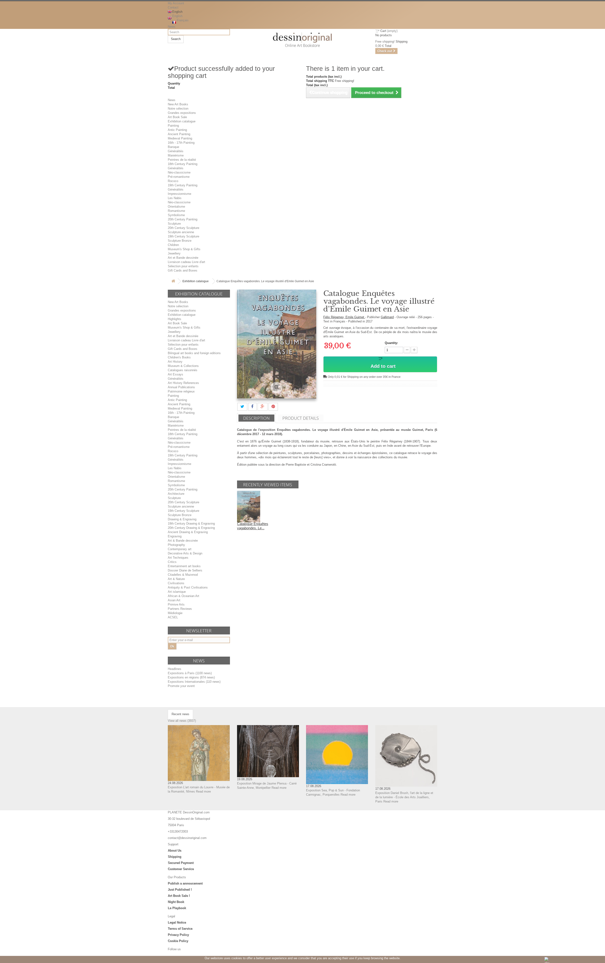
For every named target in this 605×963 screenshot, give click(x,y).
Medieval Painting (180, 138)
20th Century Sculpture (183, 228)
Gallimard (387, 317)
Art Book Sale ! (179, 895)
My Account (176, 3)
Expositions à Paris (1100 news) (190, 673)
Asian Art (174, 600)
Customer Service (181, 869)
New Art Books (178, 104)
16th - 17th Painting (181, 142)
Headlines (174, 669)
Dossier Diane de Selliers (185, 570)
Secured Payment (181, 863)
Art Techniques (178, 557)
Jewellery (174, 253)
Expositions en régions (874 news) (191, 677)
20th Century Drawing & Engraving (191, 528)
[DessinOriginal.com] (302, 37)
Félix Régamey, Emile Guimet (344, 317)
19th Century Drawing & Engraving (191, 523)
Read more (203, 791)
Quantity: (391, 343)
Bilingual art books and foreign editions (194, 353)
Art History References (183, 383)
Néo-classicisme (179, 172)
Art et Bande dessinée (183, 257)
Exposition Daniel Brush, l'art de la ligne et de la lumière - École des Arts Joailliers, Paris (404, 797)
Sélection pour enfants (183, 266)
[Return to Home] (173, 281)
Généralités (175, 151)
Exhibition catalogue (181, 121)
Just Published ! (180, 889)
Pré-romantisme (179, 176)
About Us (174, 850)
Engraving (175, 536)
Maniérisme (176, 155)
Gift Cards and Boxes (182, 270)
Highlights (174, 319)
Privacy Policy (178, 934)
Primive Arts (176, 604)
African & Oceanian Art (183, 596)
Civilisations (176, 583)
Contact (173, 7)
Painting (173, 125)
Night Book (176, 902)
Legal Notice (177, 922)
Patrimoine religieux (181, 391)
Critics (172, 562)
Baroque (173, 147)
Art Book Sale (177, 117)
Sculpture (174, 223)
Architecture (176, 493)
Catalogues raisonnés (182, 370)
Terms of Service (180, 928)
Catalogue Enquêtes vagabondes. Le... (252, 526)
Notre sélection (178, 108)
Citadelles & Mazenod (183, 574)
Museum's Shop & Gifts (184, 249)
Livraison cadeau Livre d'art (186, 262)
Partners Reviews (180, 609)
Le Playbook (177, 908)
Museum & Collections (183, 366)
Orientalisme (176, 206)
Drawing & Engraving (182, 519)
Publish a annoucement (185, 883)
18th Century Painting (182, 164)
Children (173, 245)
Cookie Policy (178, 941)
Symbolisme (176, 215)
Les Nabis (175, 198)
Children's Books (179, 357)
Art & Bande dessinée (183, 540)
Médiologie (175, 613)
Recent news (180, 714)
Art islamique (177, 591)
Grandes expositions (182, 113)
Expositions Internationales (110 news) (194, 681)
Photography (176, 545)
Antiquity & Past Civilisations (188, 587)
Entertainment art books (184, 566)
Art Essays (175, 374)
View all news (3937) (182, 720)
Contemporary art (179, 549)
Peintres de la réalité (182, 159)
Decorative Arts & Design (185, 553)
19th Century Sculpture (183, 236)
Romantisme (176, 211)
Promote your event (181, 686)
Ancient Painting (179, 134)
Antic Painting (177, 130)
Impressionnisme (179, 194)
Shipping (174, 856)
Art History (175, 361)
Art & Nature (176, 579)
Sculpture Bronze (179, 240)
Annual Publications (181, 387)
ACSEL (173, 617)
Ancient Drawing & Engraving (188, 532)
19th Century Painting (182, 185)
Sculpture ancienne (181, 232)
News (171, 26)
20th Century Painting (182, 219)
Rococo (173, 181)
